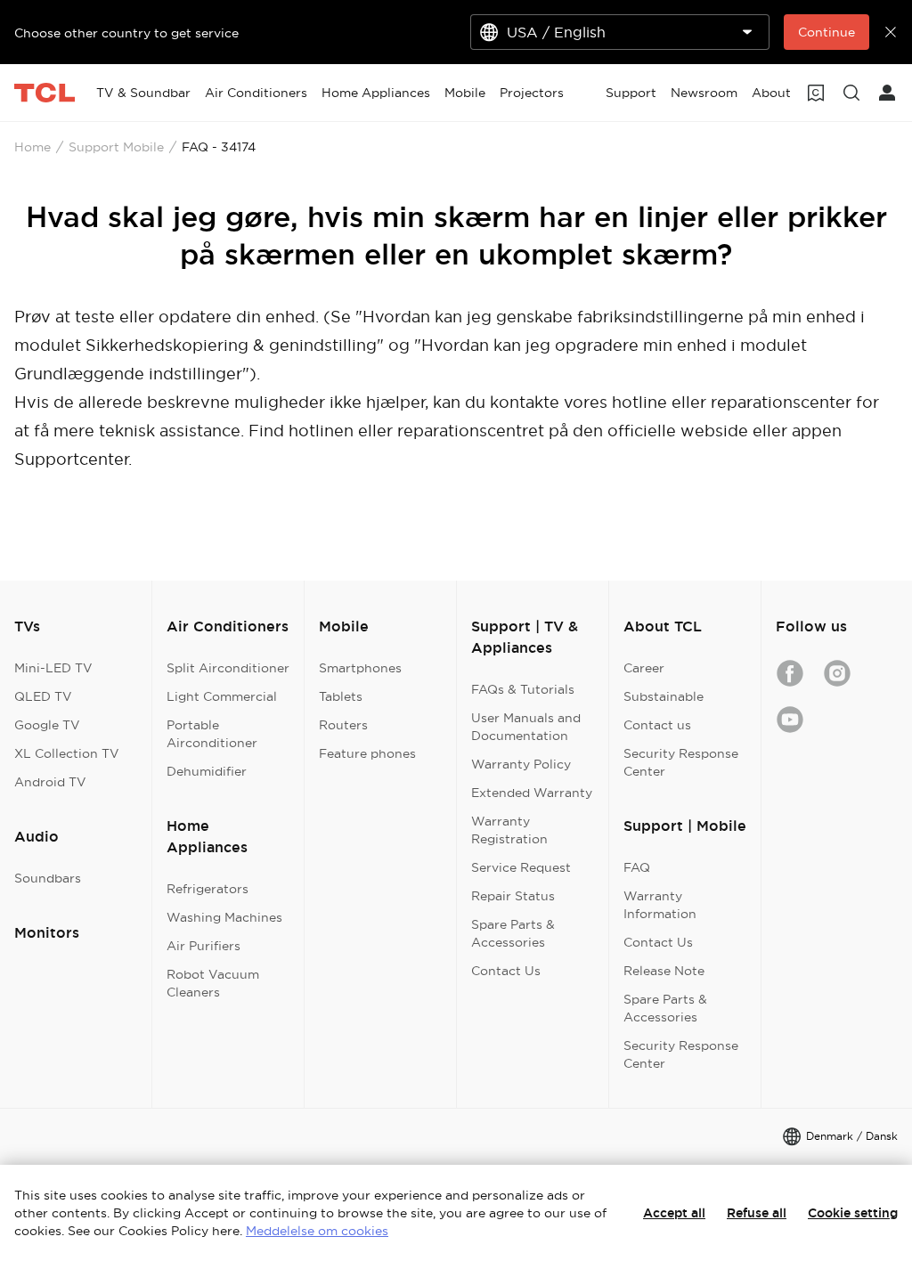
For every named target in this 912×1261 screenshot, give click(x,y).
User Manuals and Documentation (526, 727)
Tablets (340, 696)
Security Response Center (680, 762)
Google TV (47, 725)
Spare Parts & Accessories (513, 933)
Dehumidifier (207, 771)
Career (643, 668)
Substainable (663, 696)
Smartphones (360, 668)
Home (32, 147)
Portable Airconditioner (212, 734)
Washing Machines (224, 917)
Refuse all (756, 1213)
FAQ (636, 867)
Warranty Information (659, 905)
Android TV (50, 782)
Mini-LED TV (53, 668)
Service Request (521, 867)
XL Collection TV (66, 753)
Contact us (657, 725)
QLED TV (43, 696)
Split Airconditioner (228, 668)
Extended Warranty (531, 793)
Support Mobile (116, 147)
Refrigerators (207, 889)
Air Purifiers (203, 946)
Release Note (663, 971)
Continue (826, 32)
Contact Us (506, 971)
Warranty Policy (521, 764)
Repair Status (513, 896)
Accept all (674, 1213)
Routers (343, 725)
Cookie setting (853, 1213)
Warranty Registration (509, 830)
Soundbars (47, 878)
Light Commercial (222, 696)
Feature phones (367, 753)
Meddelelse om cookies (317, 1231)
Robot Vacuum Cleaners (213, 983)
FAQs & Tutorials (522, 689)
